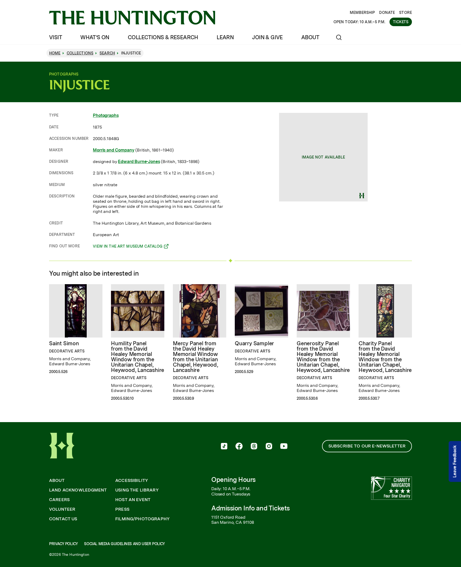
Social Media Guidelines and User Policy (124, 544)
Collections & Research (163, 37)
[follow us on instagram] (269, 446)
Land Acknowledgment (78, 490)
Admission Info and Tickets (250, 508)
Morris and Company (113, 150)
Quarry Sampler (254, 343)
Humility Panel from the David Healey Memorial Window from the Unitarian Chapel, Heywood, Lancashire (137, 356)
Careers (59, 500)
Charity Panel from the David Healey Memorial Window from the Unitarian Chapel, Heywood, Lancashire (385, 356)
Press (122, 509)
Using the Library (137, 490)
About (310, 37)
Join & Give (267, 37)
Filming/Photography (142, 519)
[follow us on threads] (254, 446)
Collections (80, 53)
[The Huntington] (132, 18)
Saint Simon (64, 343)
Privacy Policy (63, 544)
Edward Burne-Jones (139, 161)
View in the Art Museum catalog (127, 247)
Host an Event (132, 500)
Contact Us (63, 519)
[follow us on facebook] (239, 446)
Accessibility (131, 480)
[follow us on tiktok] (224, 446)
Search (107, 53)
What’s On (94, 37)
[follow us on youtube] (284, 446)
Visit (55, 37)
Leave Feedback (454, 461)
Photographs (105, 115)
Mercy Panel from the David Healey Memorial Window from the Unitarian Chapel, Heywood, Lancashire (195, 356)
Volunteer (62, 509)
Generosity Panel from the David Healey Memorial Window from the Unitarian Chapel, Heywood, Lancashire (323, 356)
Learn (225, 37)
